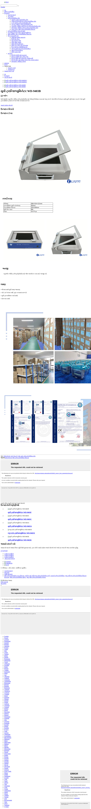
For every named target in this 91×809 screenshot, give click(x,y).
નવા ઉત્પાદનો (12, 15)
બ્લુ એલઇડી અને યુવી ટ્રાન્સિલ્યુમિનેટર (19, 32)
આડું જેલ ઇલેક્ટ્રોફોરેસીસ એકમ (36, 577)
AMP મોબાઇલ (8, 574)
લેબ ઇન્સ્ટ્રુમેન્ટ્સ (13, 36)
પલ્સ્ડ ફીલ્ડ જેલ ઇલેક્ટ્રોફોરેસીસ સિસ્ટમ (23, 29)
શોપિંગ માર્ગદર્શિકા (9, 11)
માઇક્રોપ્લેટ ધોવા (16, 40)
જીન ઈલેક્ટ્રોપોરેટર (17, 50)
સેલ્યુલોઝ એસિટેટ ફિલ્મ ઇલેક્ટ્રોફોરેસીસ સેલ (24, 28)
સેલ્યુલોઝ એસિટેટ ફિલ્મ (18, 61)
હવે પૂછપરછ (4, 551)
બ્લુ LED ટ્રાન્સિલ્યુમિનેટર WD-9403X (21, 533)
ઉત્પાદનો (6, 13)
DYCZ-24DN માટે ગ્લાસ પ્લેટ (19, 56)
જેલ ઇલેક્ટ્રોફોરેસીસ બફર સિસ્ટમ (14, 576)
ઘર (5, 10)
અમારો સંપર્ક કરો (9, 71)
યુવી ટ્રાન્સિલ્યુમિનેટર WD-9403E (20, 540)
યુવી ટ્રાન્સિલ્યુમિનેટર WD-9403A (20, 526)
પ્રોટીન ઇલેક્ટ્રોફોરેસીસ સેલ (19, 20)
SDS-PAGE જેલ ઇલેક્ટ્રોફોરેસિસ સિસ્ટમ (17, 458)
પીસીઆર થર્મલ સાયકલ (18, 37)
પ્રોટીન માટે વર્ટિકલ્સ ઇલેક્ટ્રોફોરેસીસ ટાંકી (37, 576)
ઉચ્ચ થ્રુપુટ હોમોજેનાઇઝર (19, 47)
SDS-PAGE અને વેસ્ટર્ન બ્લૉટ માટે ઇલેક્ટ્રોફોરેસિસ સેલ (19, 456)
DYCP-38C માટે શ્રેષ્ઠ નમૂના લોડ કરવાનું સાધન (25, 60)
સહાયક (10, 53)
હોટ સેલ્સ (10, 16)
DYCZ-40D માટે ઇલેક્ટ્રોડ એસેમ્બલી (22, 58)
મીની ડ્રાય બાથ (16, 52)
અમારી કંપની (12, 68)
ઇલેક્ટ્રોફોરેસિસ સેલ (14, 18)
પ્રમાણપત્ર (11, 69)
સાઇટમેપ (6, 572)
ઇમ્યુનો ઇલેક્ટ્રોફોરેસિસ (57, 576)
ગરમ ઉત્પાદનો (8, 571)
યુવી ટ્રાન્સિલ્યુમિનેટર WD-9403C (20, 519)
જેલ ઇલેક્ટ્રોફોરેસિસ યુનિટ (18, 577)
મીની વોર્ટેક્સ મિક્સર (17, 44)
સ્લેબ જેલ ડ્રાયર (16, 42)
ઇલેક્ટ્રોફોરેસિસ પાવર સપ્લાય (16, 31)
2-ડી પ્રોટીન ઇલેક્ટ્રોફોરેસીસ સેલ (21, 23)
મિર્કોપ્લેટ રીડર (15, 39)
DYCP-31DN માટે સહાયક (19, 55)
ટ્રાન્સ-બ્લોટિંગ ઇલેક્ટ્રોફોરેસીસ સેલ (22, 24)
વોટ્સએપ (3, 583)
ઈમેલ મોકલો (4, 582)
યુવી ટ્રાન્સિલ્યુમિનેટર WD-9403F (20, 512)
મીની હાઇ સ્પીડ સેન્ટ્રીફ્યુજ (19, 45)
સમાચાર (6, 63)
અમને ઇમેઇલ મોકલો (7, 105)
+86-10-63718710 (9, 558)
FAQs (6, 65)
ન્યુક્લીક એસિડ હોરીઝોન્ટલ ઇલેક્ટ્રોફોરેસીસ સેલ (26, 26)
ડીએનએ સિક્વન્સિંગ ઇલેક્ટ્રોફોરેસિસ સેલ (23, 21)
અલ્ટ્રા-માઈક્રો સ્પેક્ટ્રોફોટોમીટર (21, 48)
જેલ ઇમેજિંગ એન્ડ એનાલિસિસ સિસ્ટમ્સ (19, 34)
